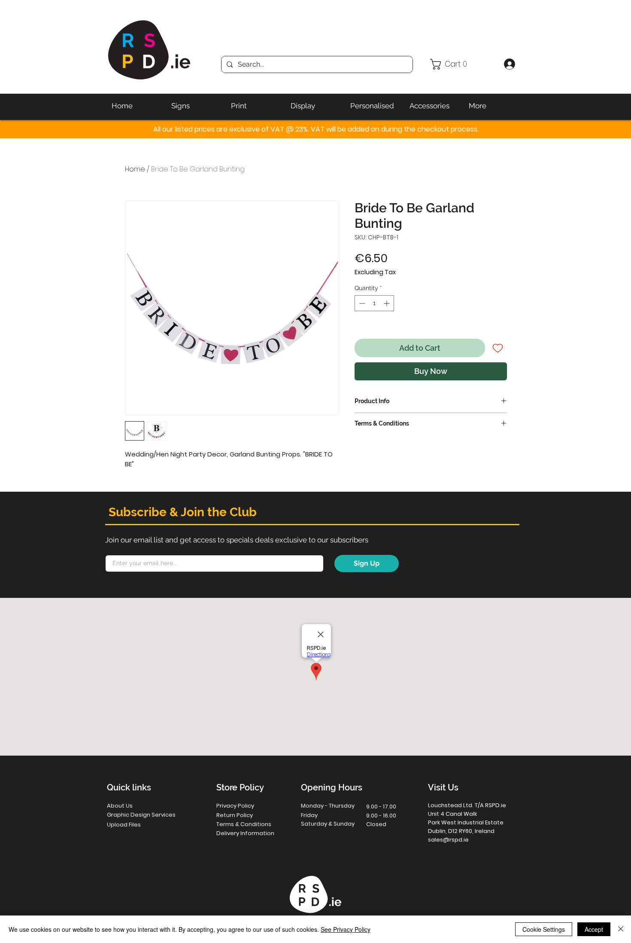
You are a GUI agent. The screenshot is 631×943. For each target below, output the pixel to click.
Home (135, 169)
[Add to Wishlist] (497, 348)
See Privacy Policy (345, 929)
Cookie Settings (543, 929)
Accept (594, 929)
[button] (463, 64)
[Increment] (387, 303)
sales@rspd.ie (448, 840)
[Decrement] (361, 303)
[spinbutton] (374, 303)
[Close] (621, 929)
